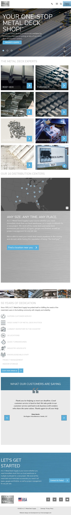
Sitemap (43, 508)
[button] (56, 3)
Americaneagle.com (45, 513)
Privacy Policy (49, 508)
